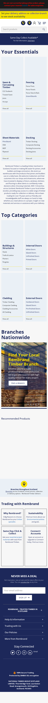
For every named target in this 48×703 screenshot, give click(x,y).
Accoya (5, 102)
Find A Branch (18, 383)
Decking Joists (31, 152)
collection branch (38, 13)
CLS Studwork (7, 91)
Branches (9, 491)
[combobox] (24, 29)
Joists (4, 98)
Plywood (5, 152)
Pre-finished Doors (33, 308)
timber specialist (15, 520)
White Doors (30, 249)
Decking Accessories (33, 148)
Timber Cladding (8, 302)
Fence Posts (30, 86)
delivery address (18, 13)
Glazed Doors (31, 253)
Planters (5, 259)
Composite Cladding (10, 305)
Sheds (5, 252)
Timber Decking (31, 141)
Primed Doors (31, 259)
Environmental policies (35, 519)
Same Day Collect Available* (24, 37)
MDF (4, 148)
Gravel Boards (31, 96)
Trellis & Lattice (8, 255)
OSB (4, 145)
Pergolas (6, 262)
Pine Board (7, 141)
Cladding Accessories (10, 309)
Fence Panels (30, 89)
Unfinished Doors (32, 256)
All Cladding (7, 312)
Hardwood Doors (32, 302)
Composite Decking (33, 145)
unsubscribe (25, 582)
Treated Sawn (7, 95)
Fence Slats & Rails (32, 93)
